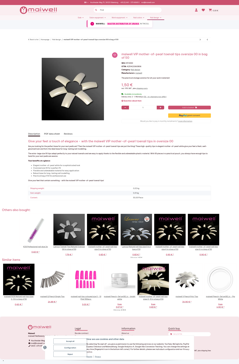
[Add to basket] (31, 47)
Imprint (89, 357)
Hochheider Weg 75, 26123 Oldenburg (104, 2)
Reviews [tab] (68, 134)
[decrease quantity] (125, 107)
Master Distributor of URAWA (123, 23)
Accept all (70, 341)
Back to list (34, 39)
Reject (70, 354)
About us (125, 333)
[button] (196, 9)
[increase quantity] (160, 107)
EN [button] (85, 2)
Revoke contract (82, 333)
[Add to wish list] (115, 55)
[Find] (95, 10)
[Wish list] (203, 9)
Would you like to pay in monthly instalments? (166, 121)
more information (185, 121)
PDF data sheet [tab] (52, 134)
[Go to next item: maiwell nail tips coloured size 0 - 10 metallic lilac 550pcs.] (200, 39)
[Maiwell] (38, 10)
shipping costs (142, 88)
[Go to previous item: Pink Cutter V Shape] (207, 39)
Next (237, 287)
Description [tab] (34, 134)
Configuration (70, 348)
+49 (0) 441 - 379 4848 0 (129, 2)
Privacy (98, 357)
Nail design (135, 70)
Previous (1, 287)
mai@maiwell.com (148, 2)
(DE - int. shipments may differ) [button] (155, 97)
